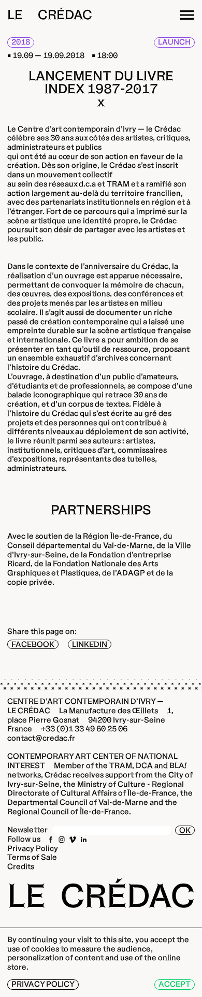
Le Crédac (49, 15)
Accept (174, 984)
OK (185, 830)
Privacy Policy (32, 848)
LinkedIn (89, 644)
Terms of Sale (32, 857)
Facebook (32, 644)
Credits (20, 866)
